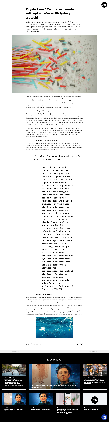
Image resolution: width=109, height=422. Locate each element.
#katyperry (65, 286)
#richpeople (62, 280)
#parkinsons (48, 280)
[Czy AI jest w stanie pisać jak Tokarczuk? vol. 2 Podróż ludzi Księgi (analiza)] (14, 399)
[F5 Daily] (104, 417)
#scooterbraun (63, 258)
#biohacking (66, 271)
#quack (52, 283)
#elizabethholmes (63, 255)
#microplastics (50, 271)
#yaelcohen (48, 258)
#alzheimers (48, 277)
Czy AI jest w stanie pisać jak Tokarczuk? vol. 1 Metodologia (40, 408)
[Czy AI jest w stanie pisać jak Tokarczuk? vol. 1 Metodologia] (41, 399)
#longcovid (61, 274)
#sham (45, 283)
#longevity (48, 274)
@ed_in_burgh (49, 167)
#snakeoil (61, 252)
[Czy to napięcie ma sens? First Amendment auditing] (95, 399)
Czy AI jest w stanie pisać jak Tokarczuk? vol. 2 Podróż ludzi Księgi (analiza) (13, 409)
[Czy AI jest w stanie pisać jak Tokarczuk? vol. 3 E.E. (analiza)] (54, 376)
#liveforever (49, 267)
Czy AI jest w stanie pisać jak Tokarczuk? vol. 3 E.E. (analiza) (54, 386)
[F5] (104, 5)
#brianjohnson (58, 264)
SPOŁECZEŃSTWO (9, 377)
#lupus (59, 277)
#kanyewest (48, 261)
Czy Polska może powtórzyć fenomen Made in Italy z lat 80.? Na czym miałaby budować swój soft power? (94, 381)
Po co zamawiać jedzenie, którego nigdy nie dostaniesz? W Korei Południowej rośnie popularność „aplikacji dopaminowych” (67, 411)
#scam (60, 283)
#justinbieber (63, 261)
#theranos (47, 255)
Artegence (94, 351)
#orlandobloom (49, 286)
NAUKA (27, 344)
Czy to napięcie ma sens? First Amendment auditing (94, 408)
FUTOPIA (33, 383)
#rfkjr (45, 264)
